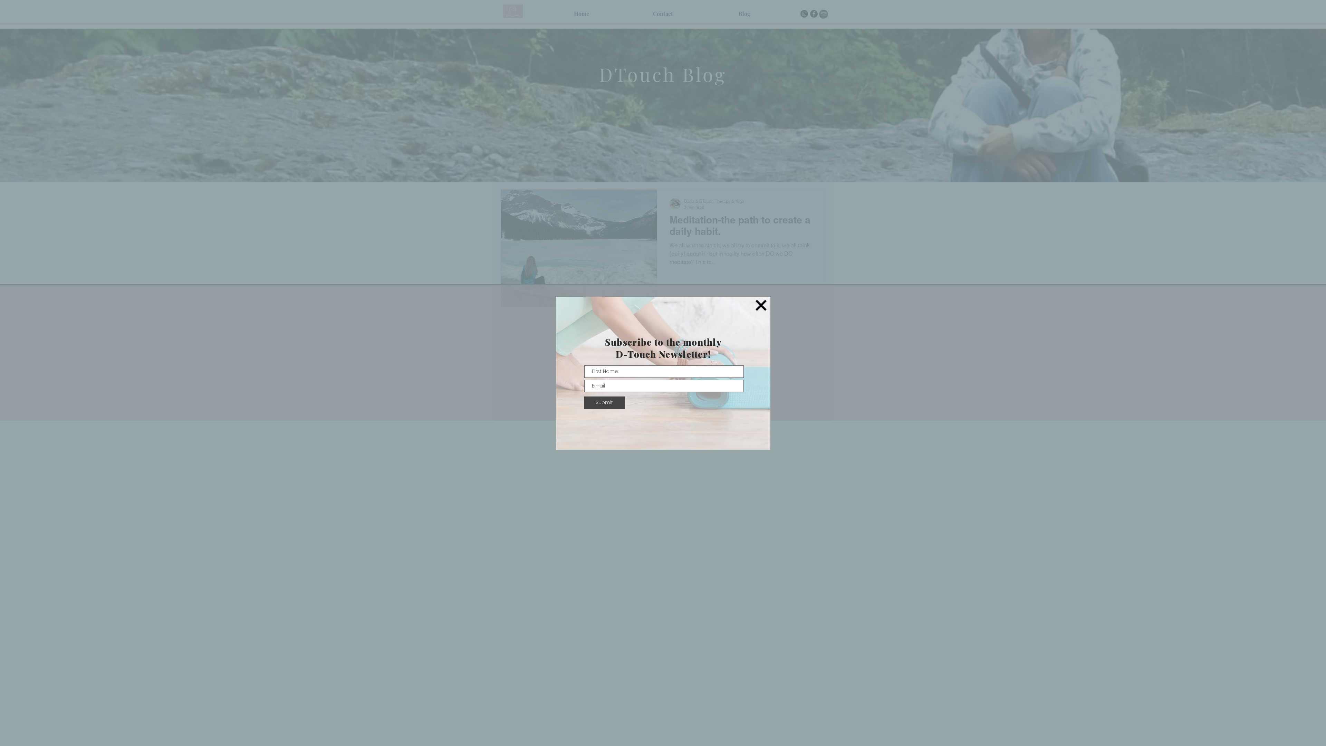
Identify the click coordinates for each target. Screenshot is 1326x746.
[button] (761, 305)
